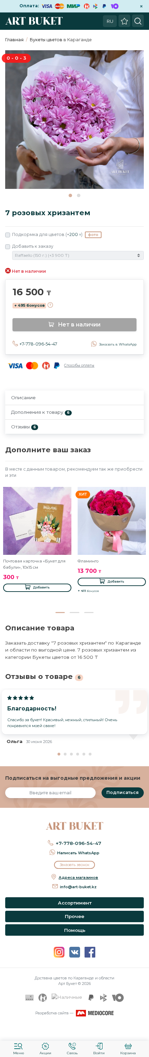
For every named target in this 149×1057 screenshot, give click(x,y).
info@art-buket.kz (78, 886)
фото (93, 235)
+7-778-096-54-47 (38, 344)
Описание (23, 397)
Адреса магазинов (78, 877)
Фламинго (88, 561)
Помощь (74, 930)
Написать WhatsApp (78, 852)
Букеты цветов (46, 39)
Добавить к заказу (32, 246)
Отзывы (23, 426)
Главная (14, 39)
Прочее (74, 916)
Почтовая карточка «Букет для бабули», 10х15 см (34, 564)
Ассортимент (74, 903)
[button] (70, 195)
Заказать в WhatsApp (118, 344)
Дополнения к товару (40, 412)
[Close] (141, 1031)
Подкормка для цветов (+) (55, 234)
